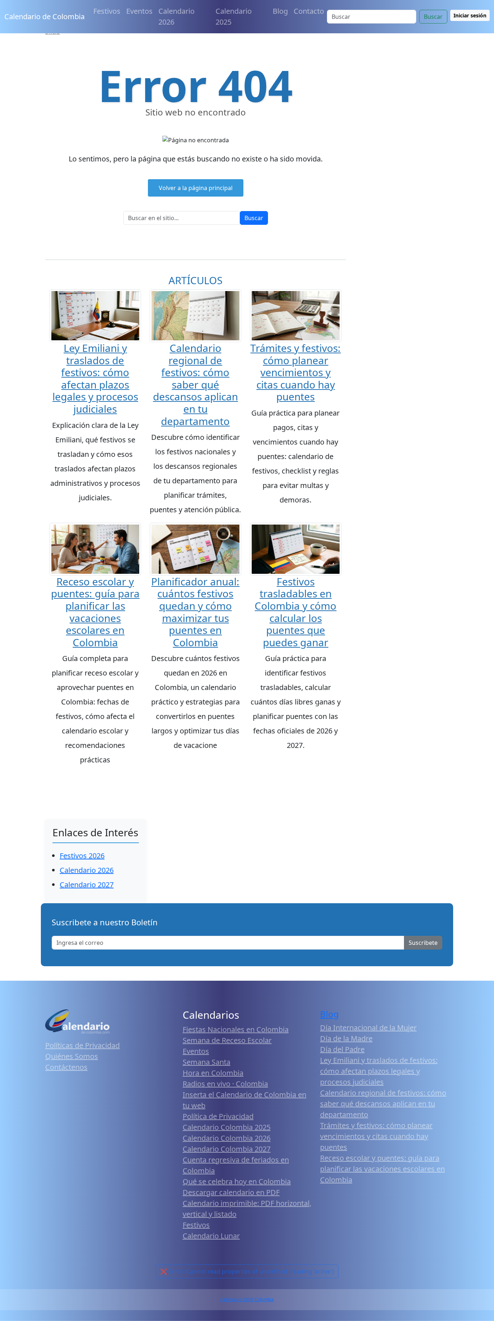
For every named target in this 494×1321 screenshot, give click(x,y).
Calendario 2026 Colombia (247, 1299)
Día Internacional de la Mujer (368, 1027)
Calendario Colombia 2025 (227, 1127)
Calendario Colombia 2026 (227, 1138)
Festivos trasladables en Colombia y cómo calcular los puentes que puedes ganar (295, 612)
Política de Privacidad (218, 1116)
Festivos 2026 (82, 856)
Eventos (139, 11)
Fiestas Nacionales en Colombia (236, 1029)
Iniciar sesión (469, 15)
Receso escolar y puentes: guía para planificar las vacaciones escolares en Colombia (95, 612)
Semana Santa (206, 1062)
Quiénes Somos (71, 1056)
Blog (280, 11)
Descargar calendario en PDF (231, 1192)
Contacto (309, 11)
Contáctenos (66, 1067)
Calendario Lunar (211, 1236)
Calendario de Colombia (44, 16)
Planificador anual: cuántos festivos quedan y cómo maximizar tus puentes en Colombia (195, 612)
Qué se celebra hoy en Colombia (237, 1181)
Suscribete (423, 943)
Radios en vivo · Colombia (225, 1084)
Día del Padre (342, 1049)
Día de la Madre (346, 1038)
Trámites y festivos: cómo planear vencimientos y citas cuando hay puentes (295, 372)
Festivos (106, 11)
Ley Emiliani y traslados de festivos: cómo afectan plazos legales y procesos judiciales (95, 378)
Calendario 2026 (176, 16)
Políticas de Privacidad (82, 1045)
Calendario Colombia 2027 (227, 1149)
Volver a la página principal (196, 188)
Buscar (433, 17)
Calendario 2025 (234, 16)
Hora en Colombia (213, 1073)
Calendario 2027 (87, 884)
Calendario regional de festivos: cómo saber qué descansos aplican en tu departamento (195, 384)
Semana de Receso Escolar (227, 1040)
